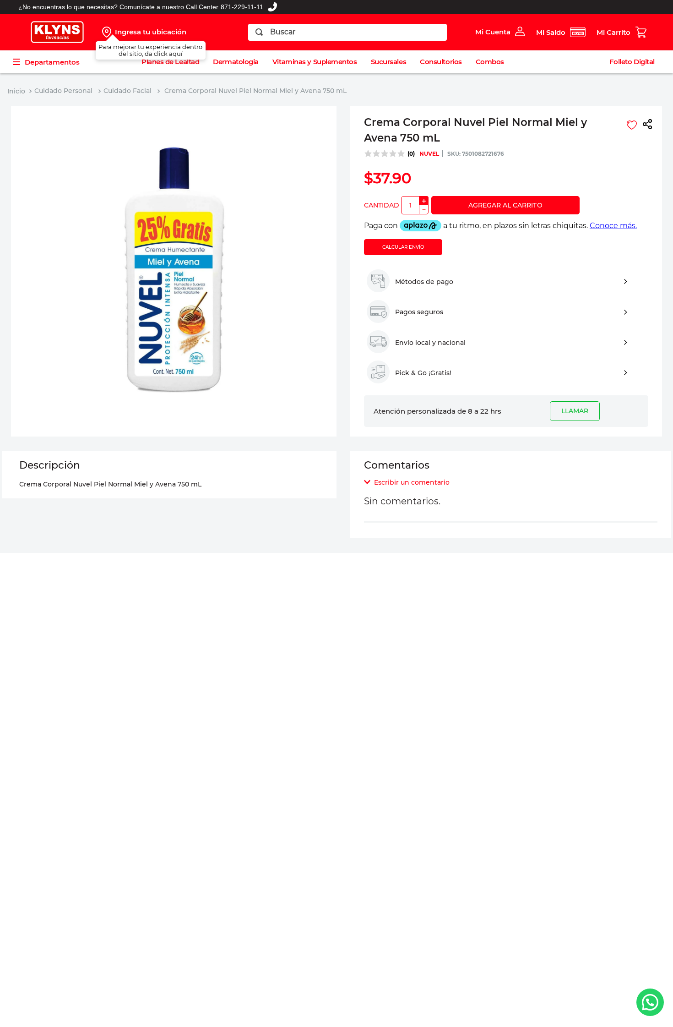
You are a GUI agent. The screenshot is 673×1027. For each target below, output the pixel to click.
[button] (647, 125)
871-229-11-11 (242, 7)
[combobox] (347, 32)
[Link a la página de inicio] (16, 91)
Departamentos (52, 62)
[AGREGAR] (505, 205)
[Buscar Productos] (259, 32)
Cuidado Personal (63, 91)
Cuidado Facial (127, 91)
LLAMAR (574, 411)
